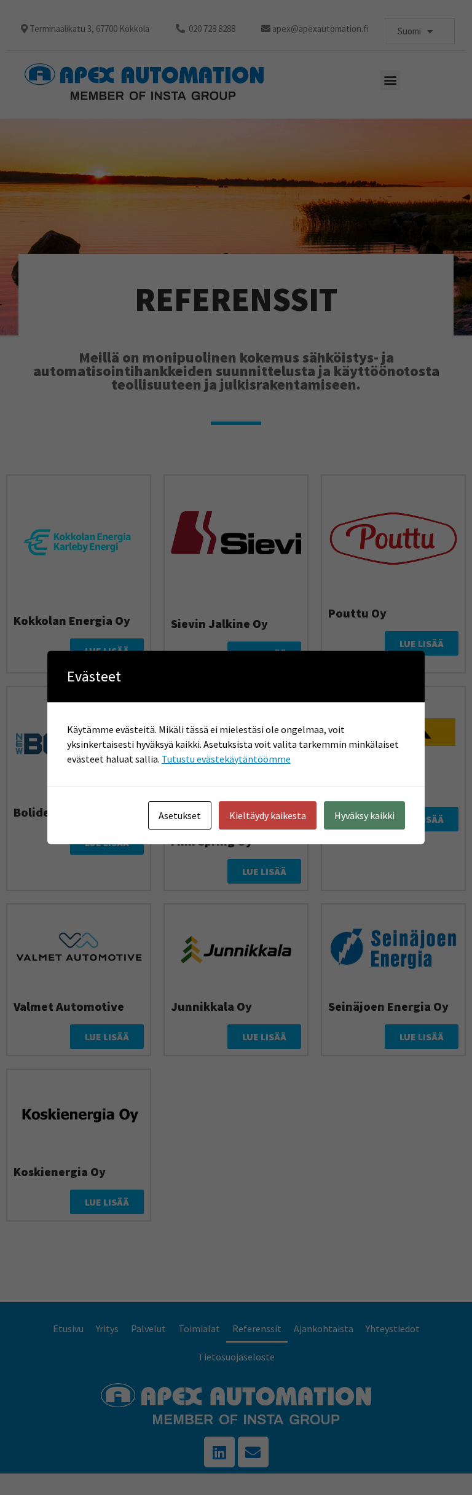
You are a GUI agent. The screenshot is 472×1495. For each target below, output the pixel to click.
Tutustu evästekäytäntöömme (226, 759)
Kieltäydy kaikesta (267, 815)
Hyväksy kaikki (364, 815)
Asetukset (180, 815)
